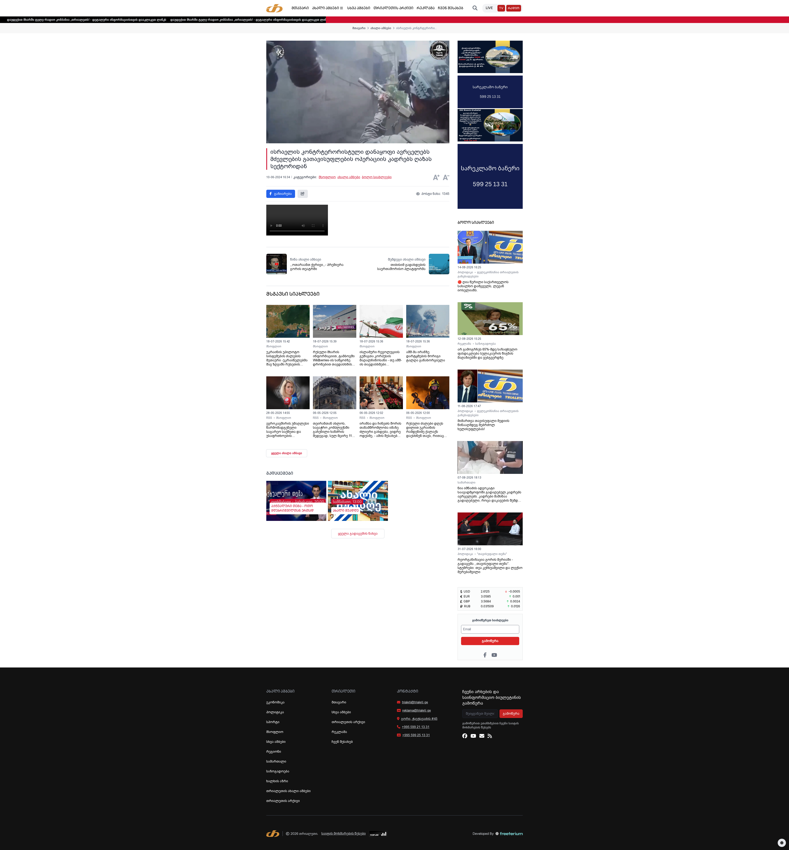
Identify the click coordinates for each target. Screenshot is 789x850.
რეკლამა (426, 8)
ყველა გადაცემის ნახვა (358, 533)
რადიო (513, 8)
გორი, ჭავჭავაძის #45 (419, 719)
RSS (269, 417)
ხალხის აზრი (277, 781)
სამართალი (466, 482)
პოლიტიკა (466, 272)
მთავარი (300, 8)
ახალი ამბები (325, 8)
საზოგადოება (485, 343)
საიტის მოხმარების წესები (343, 833)
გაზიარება (282, 194)
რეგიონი (273, 752)
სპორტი (272, 722)
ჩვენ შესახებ (450, 8)
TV (501, 8)
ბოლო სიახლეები (377, 177)
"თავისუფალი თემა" (492, 554)
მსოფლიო (327, 177)
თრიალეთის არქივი (393, 8)
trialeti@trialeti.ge (415, 702)
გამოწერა (490, 641)
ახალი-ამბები (380, 28)
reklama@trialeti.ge (416, 710)
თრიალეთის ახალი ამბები (288, 791)
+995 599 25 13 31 (416, 735)
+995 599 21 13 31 (415, 727)
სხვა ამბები (358, 8)
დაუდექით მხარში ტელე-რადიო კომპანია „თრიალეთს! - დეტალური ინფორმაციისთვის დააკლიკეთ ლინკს (199, 19)
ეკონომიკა (275, 702)
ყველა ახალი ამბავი (286, 453)
